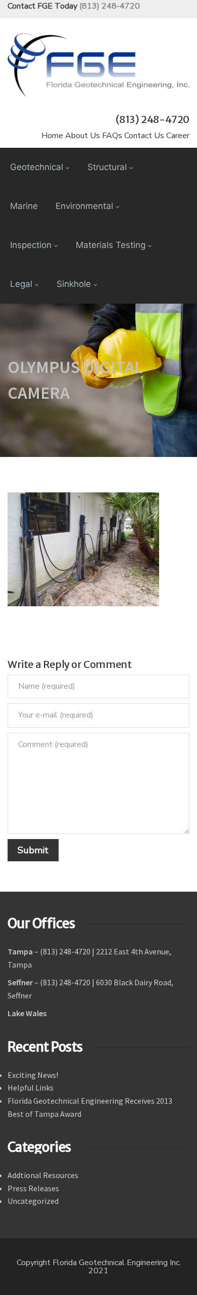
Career (177, 135)
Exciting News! (33, 1075)
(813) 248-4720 (109, 6)
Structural (107, 167)
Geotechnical (36, 167)
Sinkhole (74, 284)
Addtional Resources (43, 1175)
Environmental (84, 206)
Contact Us (144, 135)
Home (52, 135)
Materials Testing (110, 245)
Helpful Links (31, 1087)
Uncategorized (33, 1201)
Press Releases (33, 1188)
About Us (82, 135)
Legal (21, 284)
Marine (24, 206)
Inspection (31, 245)
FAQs (112, 135)
